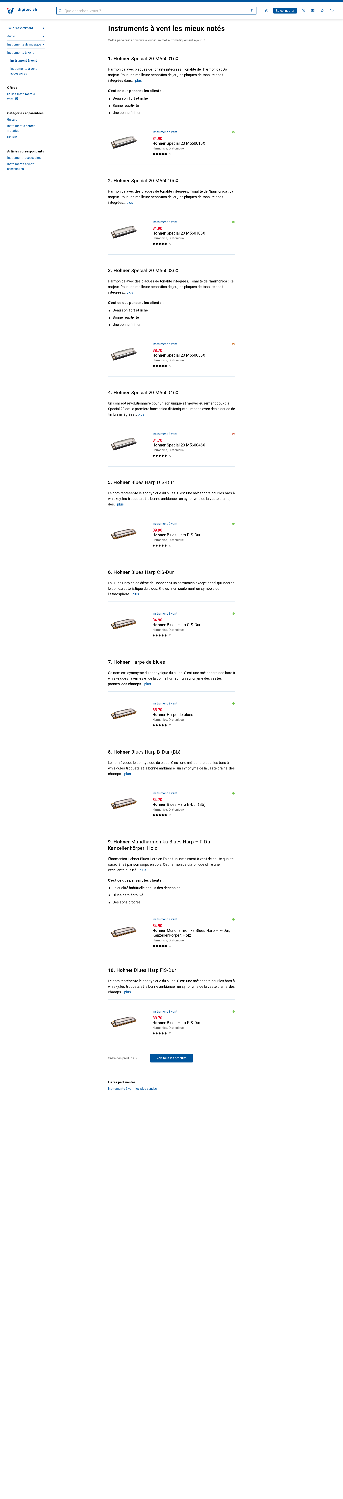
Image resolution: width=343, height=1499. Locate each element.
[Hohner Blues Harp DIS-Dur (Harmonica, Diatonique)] (171, 534)
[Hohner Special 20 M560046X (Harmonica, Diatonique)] (171, 444)
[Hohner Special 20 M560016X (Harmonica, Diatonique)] (171, 142)
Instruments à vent (20, 52)
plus (138, 80)
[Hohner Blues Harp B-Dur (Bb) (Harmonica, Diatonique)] (171, 803)
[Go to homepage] (22, 11)
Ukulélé (12, 137)
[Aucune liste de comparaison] (313, 11)
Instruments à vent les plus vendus (132, 1089)
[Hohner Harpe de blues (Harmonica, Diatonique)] (171, 714)
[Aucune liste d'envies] (322, 11)
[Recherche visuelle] (251, 11)
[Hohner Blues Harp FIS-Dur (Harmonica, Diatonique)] (171, 1022)
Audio (11, 36)
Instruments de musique (24, 44)
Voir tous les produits (171, 1058)
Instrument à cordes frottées (21, 128)
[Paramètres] (267, 11)
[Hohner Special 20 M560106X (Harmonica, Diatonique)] (171, 232)
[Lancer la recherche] (60, 11)
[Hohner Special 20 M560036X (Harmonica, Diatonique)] (171, 354)
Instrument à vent (23, 60)
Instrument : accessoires (24, 158)
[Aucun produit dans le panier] (332, 11)
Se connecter (285, 11)
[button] (204, 40)
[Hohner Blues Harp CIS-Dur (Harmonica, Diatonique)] (171, 624)
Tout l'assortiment (20, 28)
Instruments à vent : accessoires (24, 71)
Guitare (12, 119)
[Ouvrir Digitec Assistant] (303, 11)
